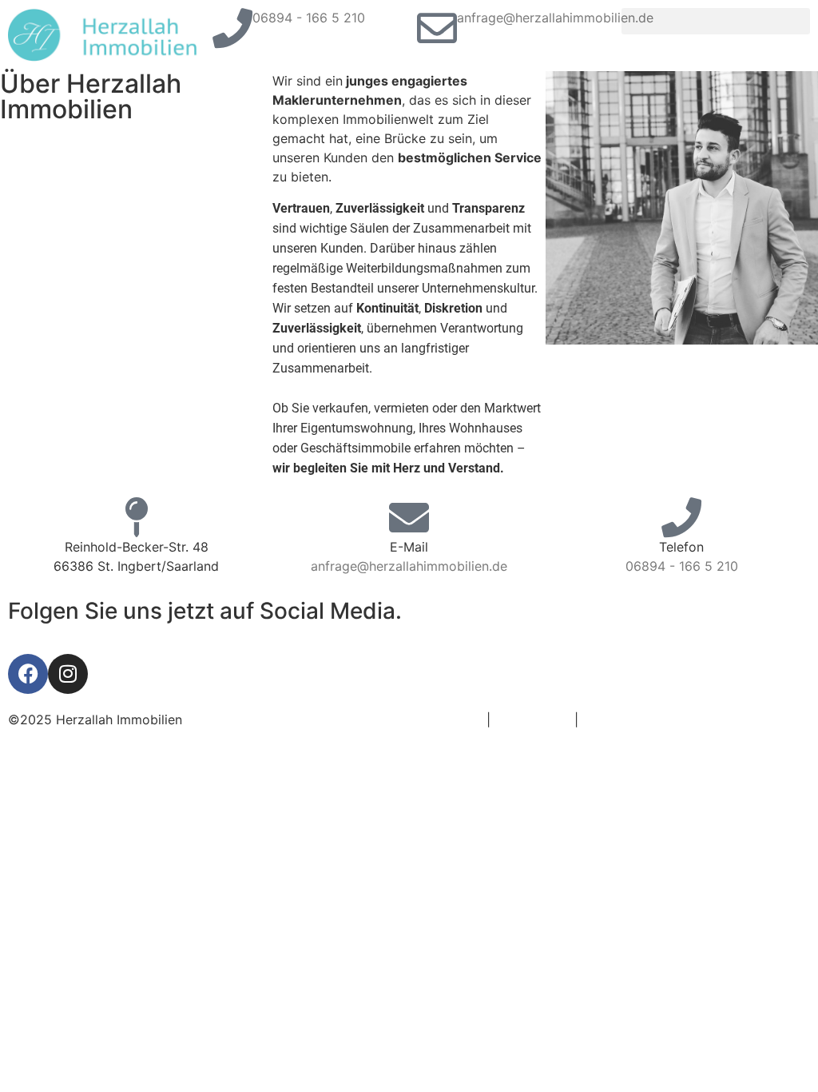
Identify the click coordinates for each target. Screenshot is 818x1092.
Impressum (449, 719)
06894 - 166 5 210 (308, 18)
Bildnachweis (621, 719)
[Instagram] (68, 674)
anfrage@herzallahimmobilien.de (555, 18)
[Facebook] (28, 674)
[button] (715, 21)
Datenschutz (532, 719)
